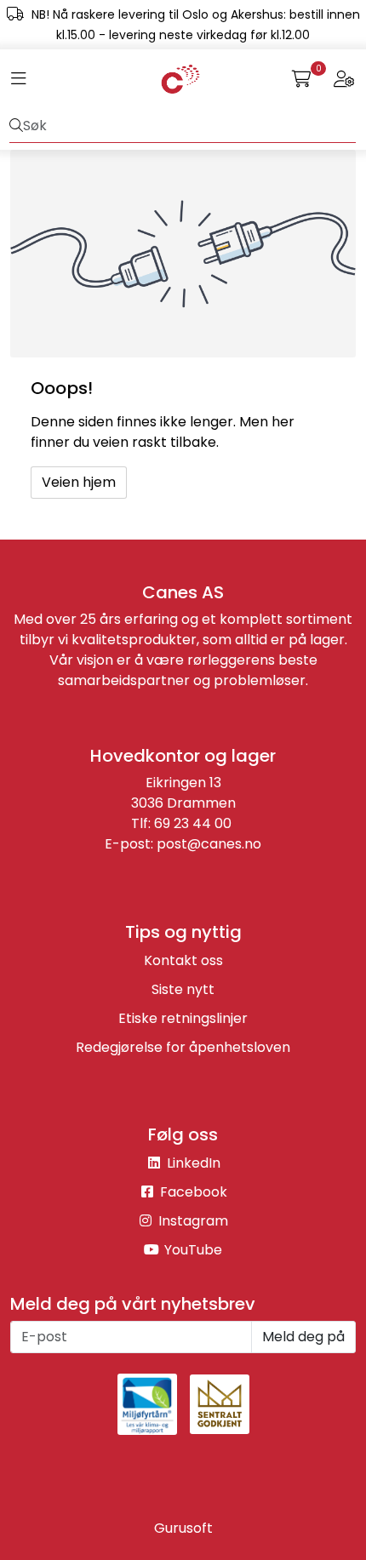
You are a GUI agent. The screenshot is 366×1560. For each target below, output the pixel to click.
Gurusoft (183, 1528)
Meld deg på (303, 1336)
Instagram (191, 1221)
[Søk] (16, 126)
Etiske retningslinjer (183, 1018)
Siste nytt (183, 989)
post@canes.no (209, 844)
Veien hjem (79, 482)
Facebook (192, 1192)
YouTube (191, 1250)
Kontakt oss (183, 960)
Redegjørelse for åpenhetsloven (183, 1047)
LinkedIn (191, 1163)
